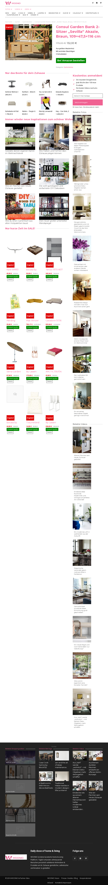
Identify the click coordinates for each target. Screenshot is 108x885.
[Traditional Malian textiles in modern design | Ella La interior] (62, 776)
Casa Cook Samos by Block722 (43, 765)
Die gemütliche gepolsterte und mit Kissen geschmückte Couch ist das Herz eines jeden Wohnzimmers (81, 227)
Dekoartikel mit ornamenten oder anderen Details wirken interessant (81, 267)
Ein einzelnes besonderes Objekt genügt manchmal (81, 413)
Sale (14, 13)
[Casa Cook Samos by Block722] (46, 755)
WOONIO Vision (53, 878)
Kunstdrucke (12, 15)
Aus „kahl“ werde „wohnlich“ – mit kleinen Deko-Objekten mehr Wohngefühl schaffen (80, 722)
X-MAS (20, 13)
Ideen (27, 9)
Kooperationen (85, 878)
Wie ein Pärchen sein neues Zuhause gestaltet (18, 187)
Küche (65, 13)
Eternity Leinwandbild (47, 111)
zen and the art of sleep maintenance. (61, 765)
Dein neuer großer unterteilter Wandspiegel (53, 222)
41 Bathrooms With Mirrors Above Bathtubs (46, 785)
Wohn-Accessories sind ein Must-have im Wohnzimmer (81, 341)
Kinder (33, 15)
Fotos (7, 9)
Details (10, 279)
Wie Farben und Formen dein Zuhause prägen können (52, 152)
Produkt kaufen (12, 276)
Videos (17, 9)
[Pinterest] (101, 2)
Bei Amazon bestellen (71, 60)
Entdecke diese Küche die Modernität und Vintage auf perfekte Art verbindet (81, 496)
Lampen (41, 13)
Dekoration (53, 13)
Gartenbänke (27, 22)
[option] (12, 96)
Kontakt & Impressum (63, 883)
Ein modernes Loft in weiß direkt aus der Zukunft (82, 534)
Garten (17, 22)
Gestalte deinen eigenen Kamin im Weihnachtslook (20, 152)
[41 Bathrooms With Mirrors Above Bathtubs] (46, 776)
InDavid (50, 883)
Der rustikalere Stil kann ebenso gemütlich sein (81, 377)
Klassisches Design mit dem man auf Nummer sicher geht (82, 305)
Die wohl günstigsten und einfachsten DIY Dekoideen (52, 187)
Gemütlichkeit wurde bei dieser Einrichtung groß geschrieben (80, 609)
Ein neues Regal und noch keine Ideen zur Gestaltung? (82, 647)
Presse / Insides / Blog (69, 878)
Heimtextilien (91, 13)
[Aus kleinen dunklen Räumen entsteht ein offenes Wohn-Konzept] (96, 755)
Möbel (30, 13)
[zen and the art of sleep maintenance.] (62, 755)
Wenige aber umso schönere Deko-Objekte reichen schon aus (81, 187)
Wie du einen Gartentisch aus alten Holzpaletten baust (18, 222)
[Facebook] (93, 2)
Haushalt (77, 13)
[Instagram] (97, 2)
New (7, 13)
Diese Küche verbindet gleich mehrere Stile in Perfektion (80, 571)
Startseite (8, 22)
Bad (24, 15)
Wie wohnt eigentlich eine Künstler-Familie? (80, 683)
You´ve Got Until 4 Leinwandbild (50, 92)
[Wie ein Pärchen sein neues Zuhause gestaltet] (96, 786)
